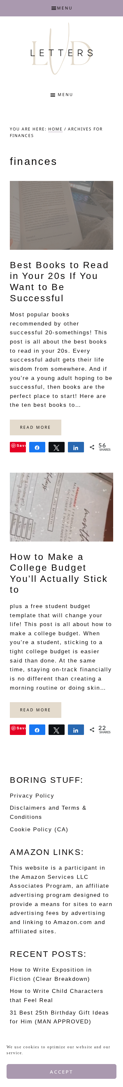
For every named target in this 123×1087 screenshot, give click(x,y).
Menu (65, 8)
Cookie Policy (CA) (39, 829)
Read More (35, 427)
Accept (61, 1071)
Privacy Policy (32, 796)
